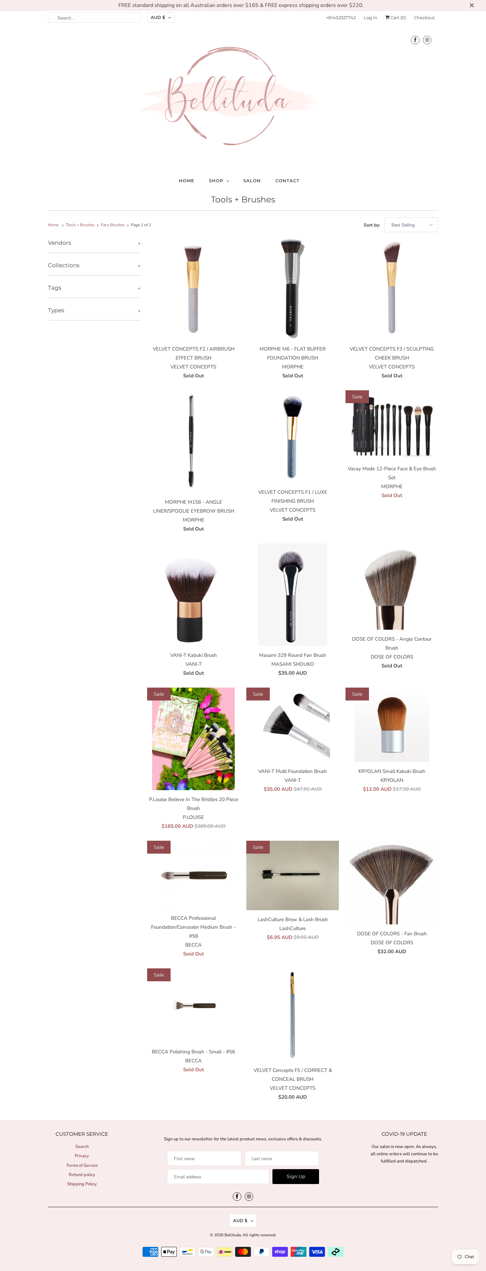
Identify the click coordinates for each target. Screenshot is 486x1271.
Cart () (397, 17)
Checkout (424, 17)
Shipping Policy (82, 1184)
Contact (287, 180)
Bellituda (232, 1235)
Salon (252, 180)
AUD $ (158, 17)
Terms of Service (82, 1165)
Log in (370, 17)
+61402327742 (341, 17)
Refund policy (82, 1175)
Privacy (82, 1156)
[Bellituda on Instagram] (427, 39)
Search (82, 1147)
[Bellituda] (243, 97)
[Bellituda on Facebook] (415, 39)
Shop (216, 180)
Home (186, 180)
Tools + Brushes (243, 199)
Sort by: (372, 225)
